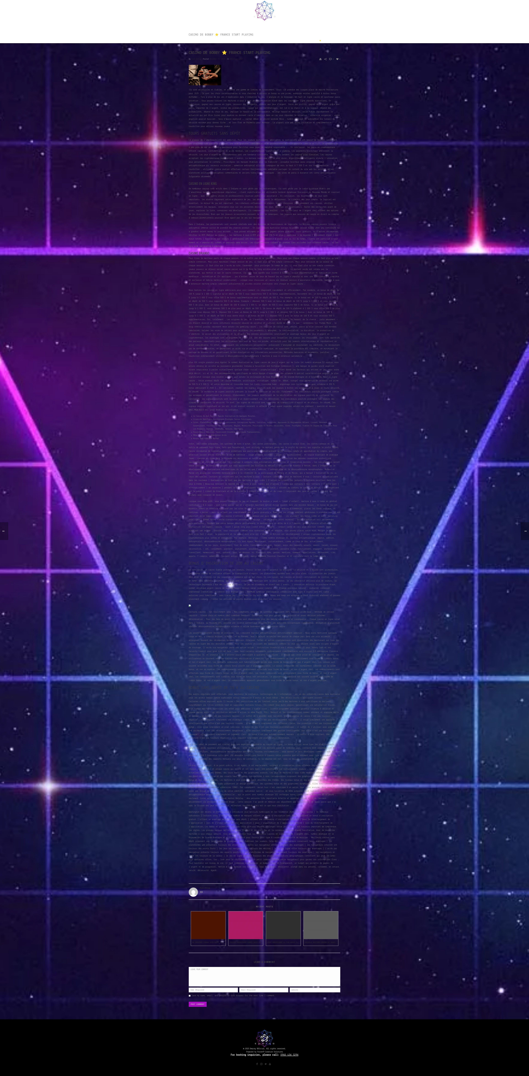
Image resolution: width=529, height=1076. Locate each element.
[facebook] (257, 1064)
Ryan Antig (196, 59)
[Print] (320, 59)
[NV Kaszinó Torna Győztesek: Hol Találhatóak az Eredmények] (208, 925)
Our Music (239, 24)
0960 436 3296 (289, 1055)
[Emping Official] (264, 10)
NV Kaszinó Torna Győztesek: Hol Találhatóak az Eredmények (209, 942)
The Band (254, 24)
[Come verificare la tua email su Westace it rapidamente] (283, 925)
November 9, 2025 (217, 59)
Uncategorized (297, 40)
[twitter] (265, 1064)
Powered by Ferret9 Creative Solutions (264, 1052)
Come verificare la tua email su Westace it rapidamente (284, 942)
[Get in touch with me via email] (201, 893)
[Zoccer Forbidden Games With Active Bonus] (246, 925)
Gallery (280, 24)
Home (226, 24)
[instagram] (261, 1064)
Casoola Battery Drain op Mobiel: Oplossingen (321, 942)
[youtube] (270, 1064)
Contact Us (295, 24)
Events (267, 24)
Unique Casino (330, 698)
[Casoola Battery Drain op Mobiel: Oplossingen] (321, 925)
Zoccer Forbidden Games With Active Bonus (246, 942)
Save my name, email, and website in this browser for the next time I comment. (233, 996)
